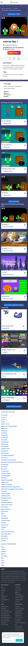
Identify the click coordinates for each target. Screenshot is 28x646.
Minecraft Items (5, 619)
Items (2, 560)
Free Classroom (19, 610)
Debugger (3, 527)
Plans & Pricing (19, 598)
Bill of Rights (4, 536)
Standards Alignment (20, 622)
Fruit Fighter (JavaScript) (7, 455)
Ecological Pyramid (6, 498)
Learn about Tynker (14, 14)
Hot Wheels (4, 433)
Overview (17, 587)
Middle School (18, 613)
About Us (3, 589)
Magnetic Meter (10, 49)
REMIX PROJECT (14, 53)
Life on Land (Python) (6, 484)
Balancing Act (4, 451)
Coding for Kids (7, 8)
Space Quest (4, 466)
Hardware (3, 540)
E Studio (5, 352)
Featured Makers (19, 596)
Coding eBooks (5, 599)
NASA (2, 513)
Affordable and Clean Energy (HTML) (10, 486)
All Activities (4, 415)
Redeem (17, 592)
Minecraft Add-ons (6, 617)
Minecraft (3, 551)
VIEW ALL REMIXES (14, 201)
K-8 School (18, 621)
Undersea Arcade (5, 520)
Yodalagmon (6, 400)
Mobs (2, 565)
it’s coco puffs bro (6, 121)
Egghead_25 (6, 328)
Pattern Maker (5, 525)
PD (16, 624)
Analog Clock (4, 538)
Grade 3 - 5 (4, 419)
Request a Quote (19, 630)
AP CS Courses (19, 617)
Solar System (4, 507)
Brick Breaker (4, 444)
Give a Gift (18, 590)
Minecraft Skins (5, 610)
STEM (2, 529)
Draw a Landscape (5, 493)
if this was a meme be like (8, 168)
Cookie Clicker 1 (6, 296)
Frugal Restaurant (7, 171)
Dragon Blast (4, 428)
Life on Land (4, 457)
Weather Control (5, 448)
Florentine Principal (11, 45)
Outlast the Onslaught (7, 480)
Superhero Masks (5, 495)
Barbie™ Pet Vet (5, 424)
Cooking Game (5, 471)
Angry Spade (6, 147)
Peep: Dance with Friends (7, 531)
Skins (2, 558)
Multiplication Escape (6, 502)
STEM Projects (18, 628)
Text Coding (4, 556)
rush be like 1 (5, 224)
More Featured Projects (14, 406)
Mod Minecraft (5, 442)
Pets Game (4, 469)
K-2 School (18, 619)
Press (2, 592)
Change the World (5, 473)
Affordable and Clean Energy (8, 460)
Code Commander (5, 475)
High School (18, 615)
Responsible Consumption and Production (12, 462)
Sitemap (3, 598)
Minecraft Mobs (5, 613)
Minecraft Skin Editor (6, 612)
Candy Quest (4, 430)
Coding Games (5, 606)
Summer (17, 601)
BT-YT (4, 376)
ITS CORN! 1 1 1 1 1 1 (7, 248)
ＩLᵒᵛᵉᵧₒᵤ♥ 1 (4, 272)
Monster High (4, 464)
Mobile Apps (4, 596)
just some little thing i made (9, 373)
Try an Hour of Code (8, 412)
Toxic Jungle (4, 439)
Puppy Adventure (5, 509)
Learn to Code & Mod (8, 544)
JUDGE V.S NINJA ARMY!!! (8, 397)
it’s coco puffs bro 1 (7, 145)
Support (3, 590)
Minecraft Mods (5, 621)
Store (2, 601)
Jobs (2, 594)
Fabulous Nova (7, 195)
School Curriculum (20, 608)
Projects (16, 8)
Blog (2, 587)
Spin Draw (3, 522)
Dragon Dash (4, 435)
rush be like (5, 192)
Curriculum (18, 589)
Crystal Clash (4, 511)
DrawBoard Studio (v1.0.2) (8, 350)
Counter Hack (4, 437)
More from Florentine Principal (14, 305)
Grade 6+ (3, 421)
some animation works (8, 326)
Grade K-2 (3, 417)
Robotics (3, 553)
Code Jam (3, 622)
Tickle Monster (5, 453)
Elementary (18, 612)
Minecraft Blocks (5, 615)
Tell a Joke (3, 516)
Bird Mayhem (4, 518)
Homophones (4, 500)
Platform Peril (4, 482)
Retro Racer (4, 478)
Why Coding (18, 594)
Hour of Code (4, 624)
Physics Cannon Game (6, 504)
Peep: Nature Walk (6, 534)
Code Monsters (5, 446)
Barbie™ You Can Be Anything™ (9, 426)
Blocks (2, 562)
